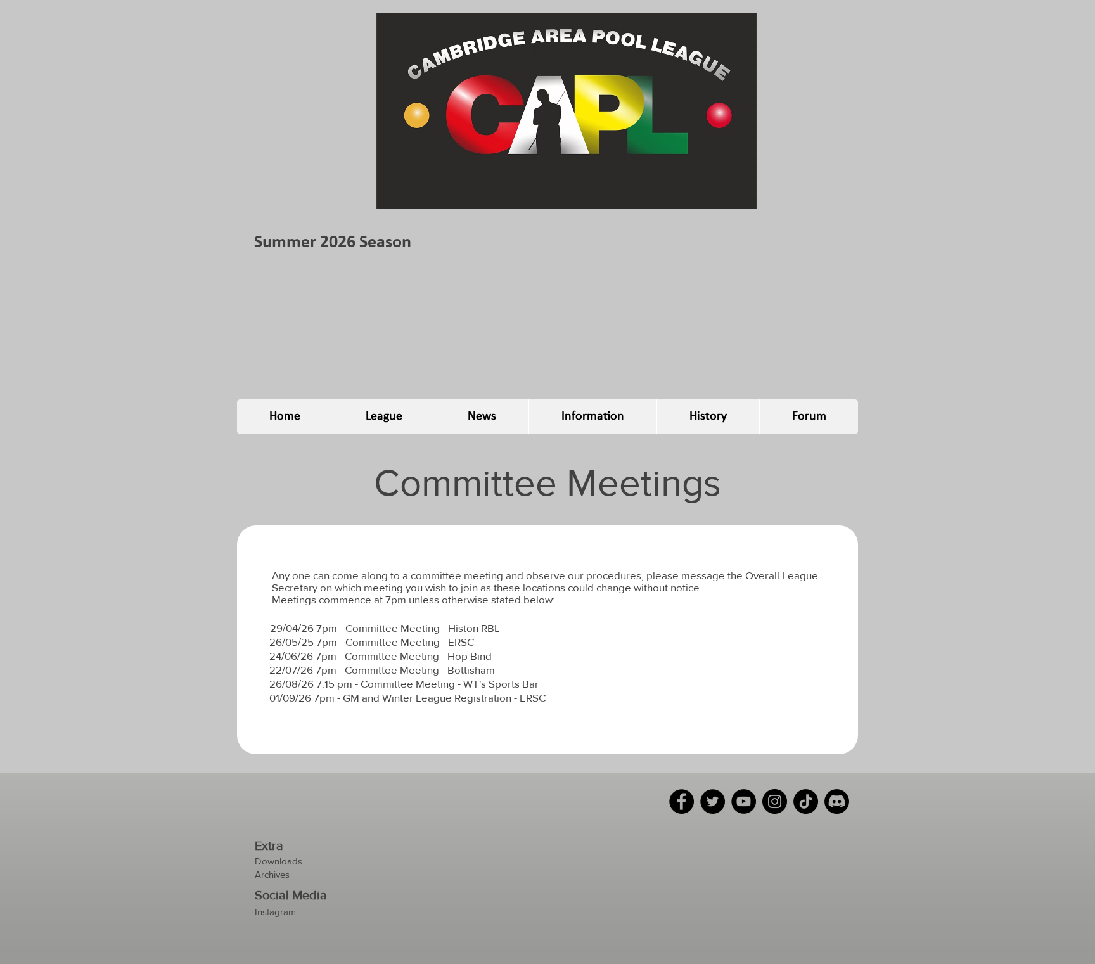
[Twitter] (712, 801)
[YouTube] (743, 801)
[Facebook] (681, 801)
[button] (384, 416)
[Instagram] (774, 801)
